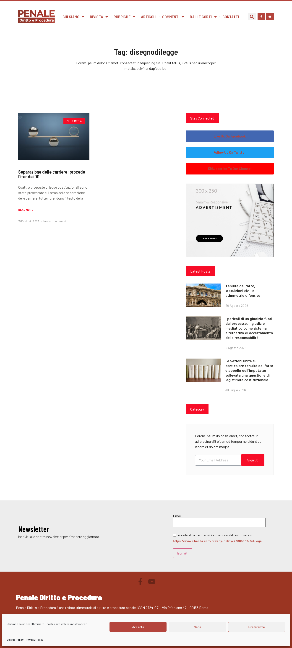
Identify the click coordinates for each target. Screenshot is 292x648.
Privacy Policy (34, 639)
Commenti (171, 16)
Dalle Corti (201, 16)
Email (177, 516)
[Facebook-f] (261, 16)
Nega (197, 627)
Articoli (148, 16)
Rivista (96, 16)
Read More (25, 209)
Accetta (138, 627)
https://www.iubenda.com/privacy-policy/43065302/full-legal (217, 541)
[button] (252, 16)
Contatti (230, 16)
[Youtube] (270, 16)
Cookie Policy (15, 639)
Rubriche (122, 16)
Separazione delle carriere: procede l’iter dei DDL (51, 174)
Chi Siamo (71, 16)
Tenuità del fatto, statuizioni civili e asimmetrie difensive (242, 290)
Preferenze (256, 627)
